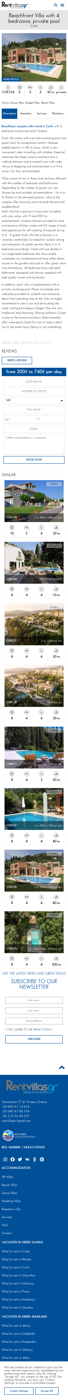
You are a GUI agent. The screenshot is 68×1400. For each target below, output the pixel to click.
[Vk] (27, 1159)
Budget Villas (32, 103)
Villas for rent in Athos (15, 1358)
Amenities (25, 113)
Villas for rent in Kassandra (19, 1341)
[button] (56, 5)
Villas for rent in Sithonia (17, 1350)
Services (42, 113)
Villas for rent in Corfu (16, 1267)
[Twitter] (19, 1159)
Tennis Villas (9, 1193)
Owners (7, 1233)
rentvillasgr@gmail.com (16, 1121)
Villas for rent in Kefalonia (18, 1299)
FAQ (5, 1225)
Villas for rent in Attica (16, 1325)
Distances (57, 113)
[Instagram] (5, 1159)
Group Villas (17, 103)
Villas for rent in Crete (16, 1251)
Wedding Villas (11, 1201)
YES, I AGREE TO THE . (30, 1029)
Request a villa (11, 1209)
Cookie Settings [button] (19, 1391)
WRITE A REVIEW (17, 360)
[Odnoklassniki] (34, 1159)
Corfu (34, 26)
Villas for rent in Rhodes (16, 1259)
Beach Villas (47, 103)
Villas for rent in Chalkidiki (18, 1333)
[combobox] (8, 419)
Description (9, 113)
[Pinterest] (41, 1159)
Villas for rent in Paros (15, 1291)
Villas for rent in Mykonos (18, 1283)
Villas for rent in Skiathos (17, 1307)
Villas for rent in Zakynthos (18, 1275)
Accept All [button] (47, 1391)
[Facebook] (12, 1159)
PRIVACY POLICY (42, 1029)
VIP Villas (7, 1177)
